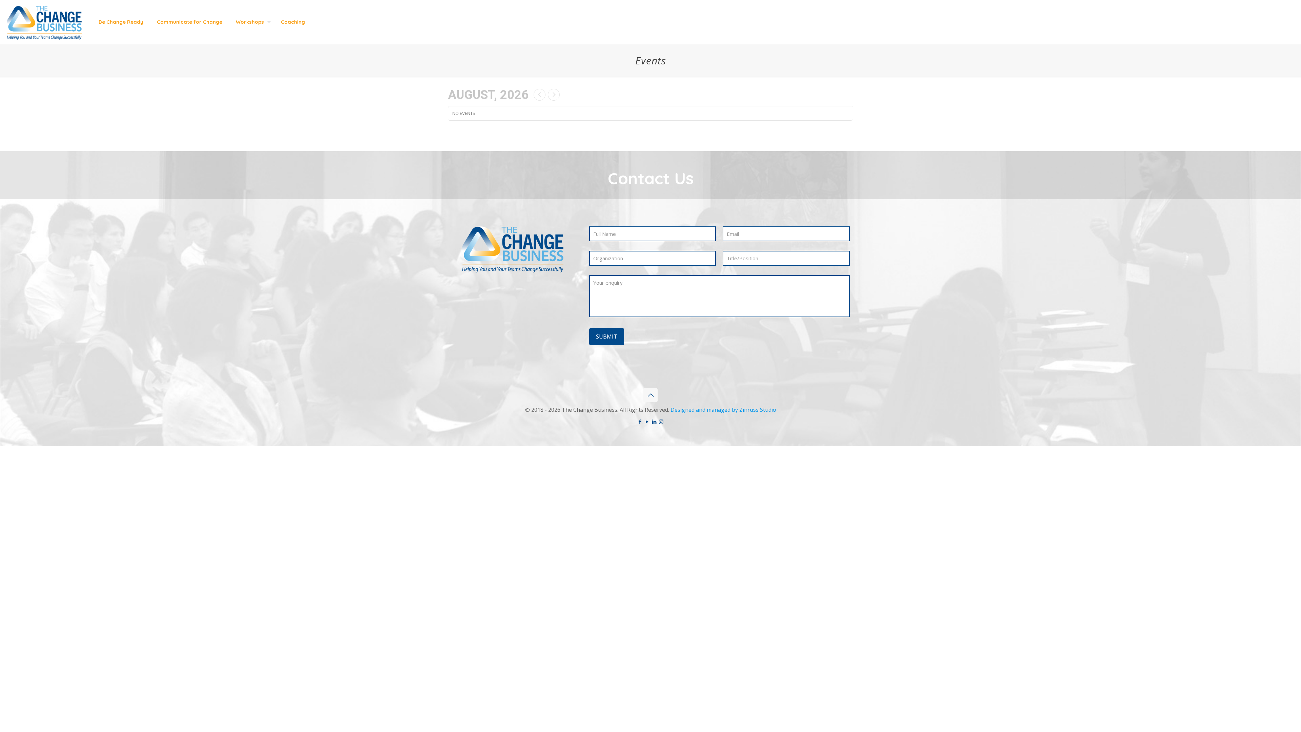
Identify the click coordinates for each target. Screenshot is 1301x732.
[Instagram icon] (661, 421)
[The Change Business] (44, 22)
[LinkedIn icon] (654, 421)
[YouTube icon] (646, 421)
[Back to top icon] (650, 395)
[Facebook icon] (639, 421)
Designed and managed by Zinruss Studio (723, 409)
